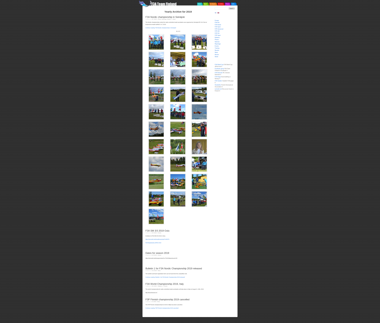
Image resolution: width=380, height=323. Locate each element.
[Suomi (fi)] (216, 12)
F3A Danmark (219, 72)
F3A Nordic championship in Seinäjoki (165, 17)
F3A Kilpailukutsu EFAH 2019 (153, 243)
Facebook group (219, 68)
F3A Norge (218, 77)
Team (205, 4)
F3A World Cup (219, 64)
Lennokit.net (218, 89)
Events (159, 232)
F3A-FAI (217, 22)
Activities (220, 4)
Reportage (164, 19)
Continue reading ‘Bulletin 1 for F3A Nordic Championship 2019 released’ (165, 277)
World (216, 56)
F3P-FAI (217, 33)
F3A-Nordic (218, 24)
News (174, 19)
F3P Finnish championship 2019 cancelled (167, 299)
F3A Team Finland (158, 3)
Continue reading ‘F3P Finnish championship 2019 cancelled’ (162, 308)
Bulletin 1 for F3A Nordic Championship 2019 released (173, 268)
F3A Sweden (218, 81)
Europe (217, 20)
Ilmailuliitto (218, 85)
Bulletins (160, 286)
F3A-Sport (218, 27)
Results (169, 19)
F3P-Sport (218, 35)
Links (233, 4)
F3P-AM (217, 31)
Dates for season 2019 (157, 253)
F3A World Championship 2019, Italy (164, 284)
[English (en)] (218, 12)
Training (217, 48)
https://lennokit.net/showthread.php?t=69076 (157, 239)
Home (199, 4)
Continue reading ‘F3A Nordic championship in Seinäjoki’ (160, 28)
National (217, 42)
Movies (217, 54)
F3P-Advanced (219, 29)
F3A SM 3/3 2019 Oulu (157, 230)
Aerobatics (213, 4)
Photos (227, 4)
